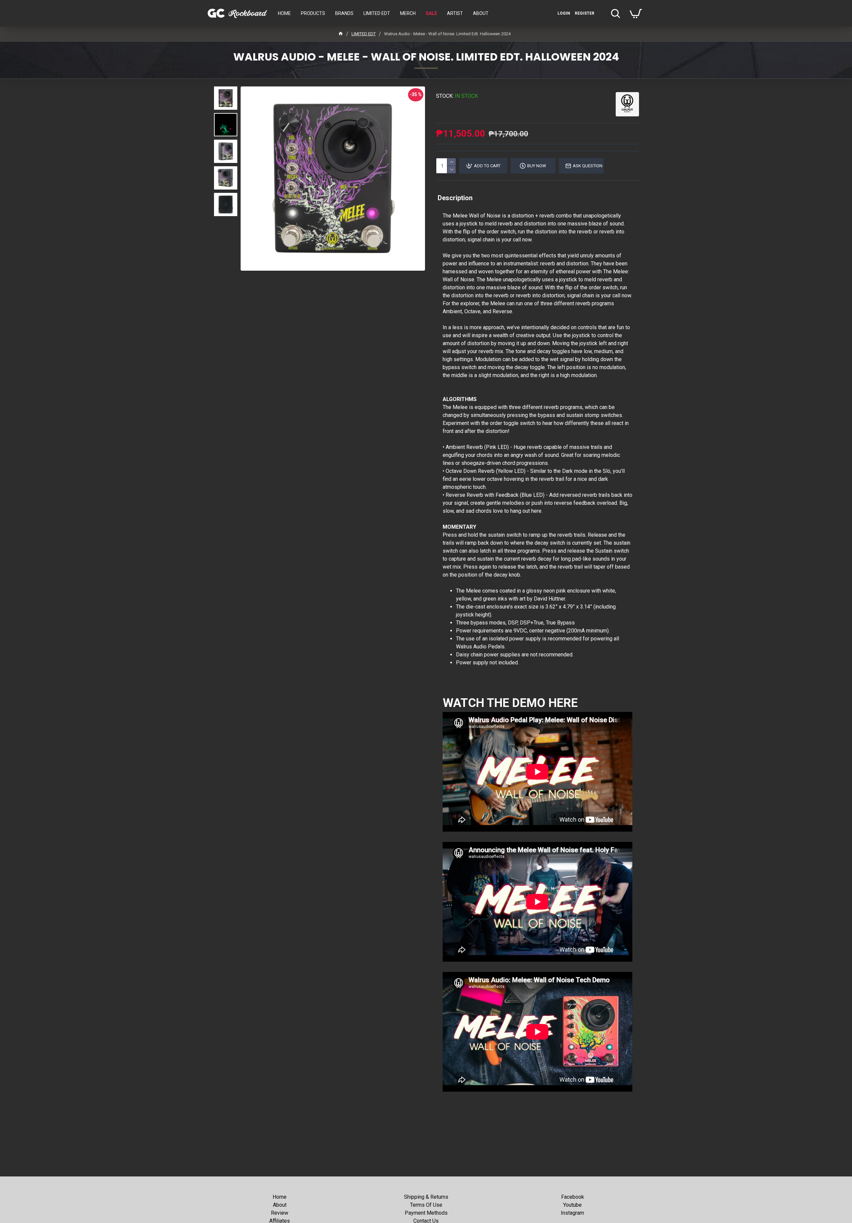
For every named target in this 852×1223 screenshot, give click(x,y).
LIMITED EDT (363, 33)
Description (455, 198)
